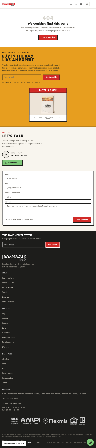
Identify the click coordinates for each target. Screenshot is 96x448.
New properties (8, 373)
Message (8, 202)
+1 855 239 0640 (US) (12, 403)
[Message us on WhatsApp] (90, 442)
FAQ (3, 368)
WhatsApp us (13, 163)
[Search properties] (87, 4)
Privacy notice (7, 378)
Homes (5, 323)
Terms (4, 383)
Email (7, 183)
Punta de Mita (7, 287)
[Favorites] (81, 4)
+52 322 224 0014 (10, 399)
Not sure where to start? (14, 443)
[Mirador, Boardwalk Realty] (8, 4)
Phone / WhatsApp (12, 193)
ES (76, 4)
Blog (4, 364)
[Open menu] (92, 4)
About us (5, 359)
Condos (5, 318)
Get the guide (51, 77)
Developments (8, 342)
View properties (48, 37)
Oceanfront (6, 333)
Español (38, 442)
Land (4, 328)
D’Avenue (5, 347)
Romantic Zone (8, 302)
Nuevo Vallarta (8, 283)
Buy (3, 314)
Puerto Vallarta (8, 278)
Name (7, 174)
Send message (82, 220)
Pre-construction (8, 337)
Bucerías (5, 297)
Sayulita (5, 292)
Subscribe (52, 245)
